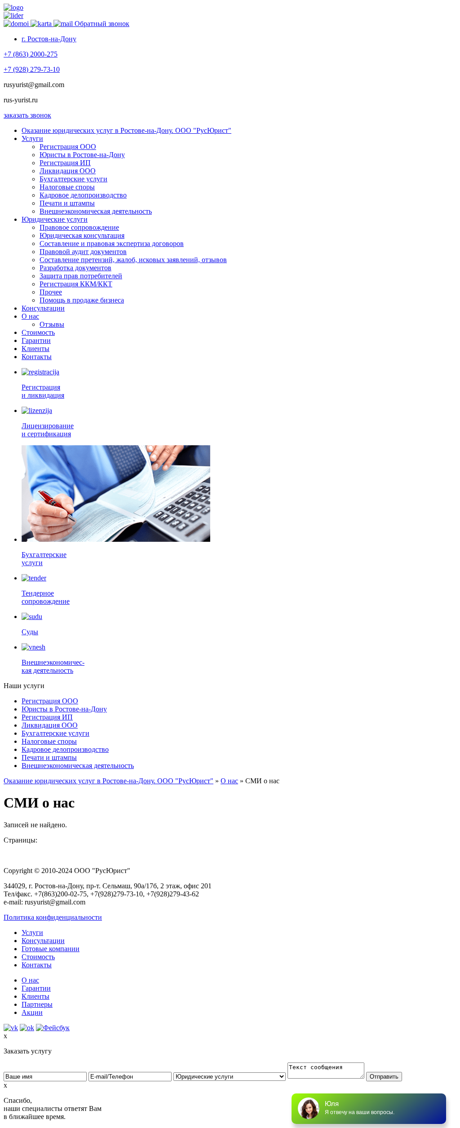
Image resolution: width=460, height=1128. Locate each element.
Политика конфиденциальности (53, 917)
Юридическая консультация (82, 235)
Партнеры (37, 1004)
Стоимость (38, 332)
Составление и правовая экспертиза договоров (112, 243)
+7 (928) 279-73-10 (32, 69)
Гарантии (36, 340)
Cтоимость (38, 957)
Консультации (43, 308)
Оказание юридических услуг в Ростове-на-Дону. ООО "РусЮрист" (126, 130)
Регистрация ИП (65, 163)
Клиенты (35, 348)
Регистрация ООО (68, 146)
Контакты (37, 356)
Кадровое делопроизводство (83, 195)
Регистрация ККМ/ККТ (76, 284)
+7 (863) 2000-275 (31, 54)
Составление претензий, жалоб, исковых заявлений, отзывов (133, 259)
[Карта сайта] (42, 23)
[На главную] (17, 23)
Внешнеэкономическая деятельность (96, 211)
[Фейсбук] (53, 1027)
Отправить (384, 1076)
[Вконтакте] (11, 1027)
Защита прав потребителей (81, 276)
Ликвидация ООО (68, 171)
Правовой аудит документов (83, 251)
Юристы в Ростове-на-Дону (82, 154)
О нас (30, 316)
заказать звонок (27, 115)
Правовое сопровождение (79, 227)
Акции (32, 1012)
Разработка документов (75, 268)
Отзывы (52, 324)
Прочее (51, 292)
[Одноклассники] (27, 1027)
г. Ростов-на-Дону (49, 39)
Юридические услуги (55, 219)
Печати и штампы (67, 203)
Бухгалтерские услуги (73, 179)
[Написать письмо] (64, 23)
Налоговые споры (67, 187)
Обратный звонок (102, 23)
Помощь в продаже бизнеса (82, 300)
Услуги (32, 138)
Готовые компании (51, 948)
